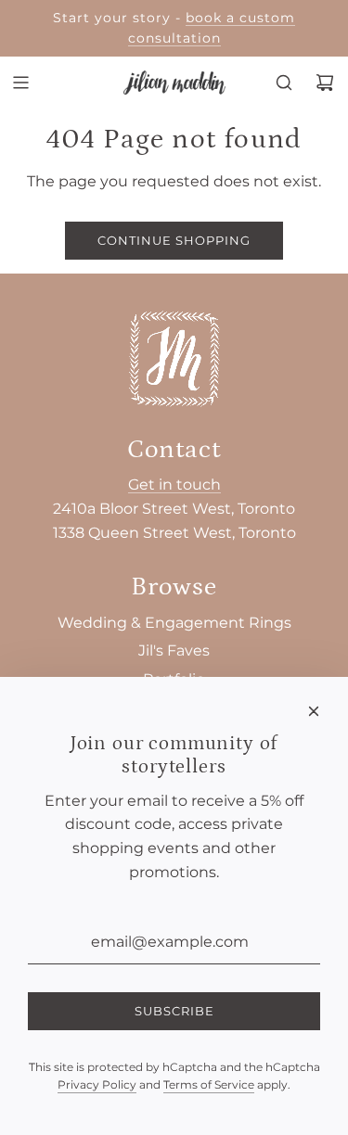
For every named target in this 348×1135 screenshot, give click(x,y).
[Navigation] (20, 82)
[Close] (313, 711)
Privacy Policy (97, 1084)
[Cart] (324, 82)
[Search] (284, 82)
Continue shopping (174, 240)
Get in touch (174, 484)
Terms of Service (208, 1084)
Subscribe (174, 1010)
